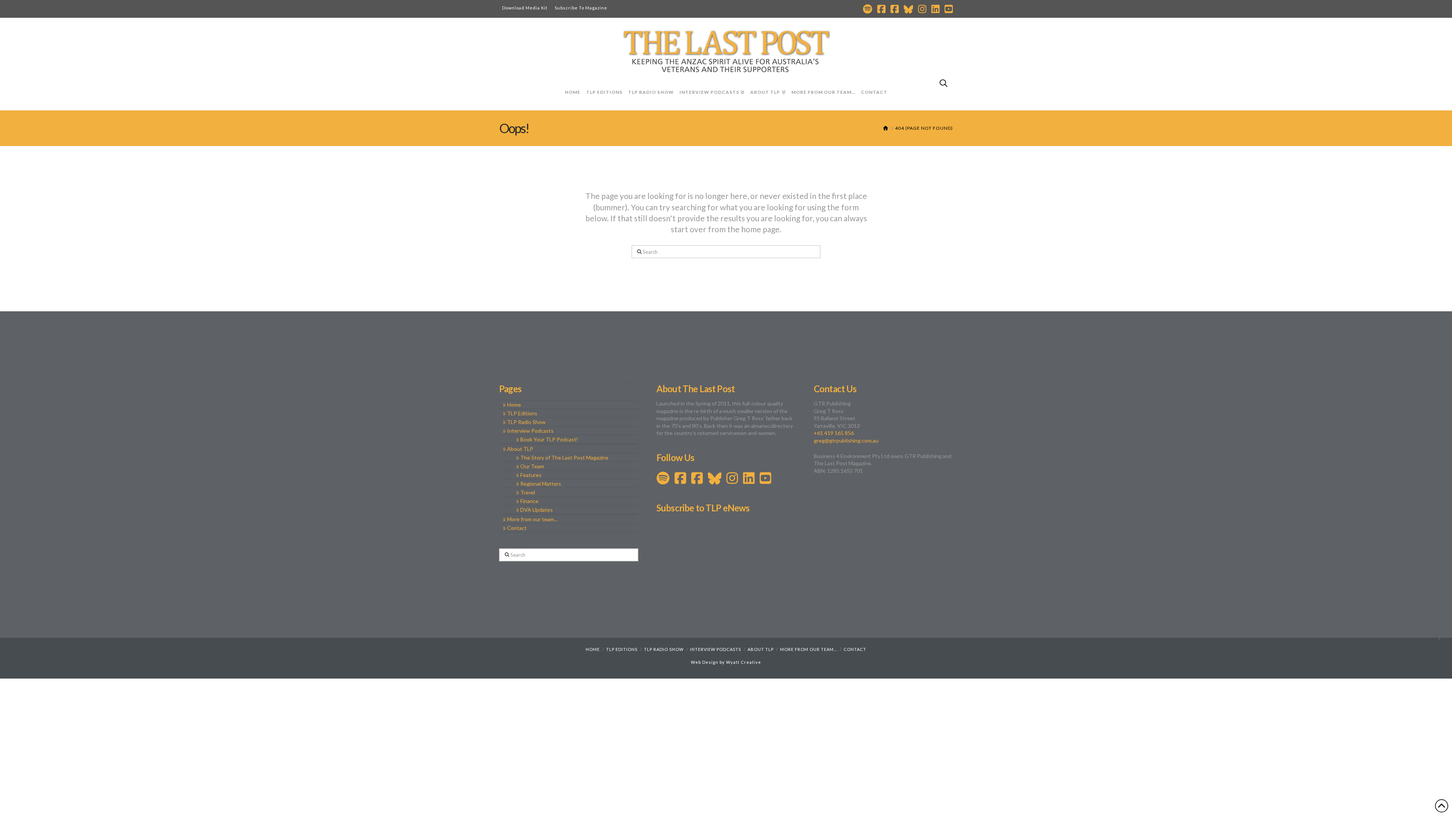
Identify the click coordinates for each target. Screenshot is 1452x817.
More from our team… (532, 519)
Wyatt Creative (743, 662)
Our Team (532, 466)
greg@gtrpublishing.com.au (846, 440)
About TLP (520, 449)
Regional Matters (540, 483)
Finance (529, 501)
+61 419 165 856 (834, 433)
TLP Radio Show (526, 422)
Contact (517, 528)
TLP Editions (522, 413)
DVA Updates (536, 509)
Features (530, 475)
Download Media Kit (525, 7)
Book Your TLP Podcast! (549, 439)
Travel (527, 492)
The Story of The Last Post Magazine (564, 457)
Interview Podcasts (530, 430)
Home (514, 404)
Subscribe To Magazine (581, 7)
